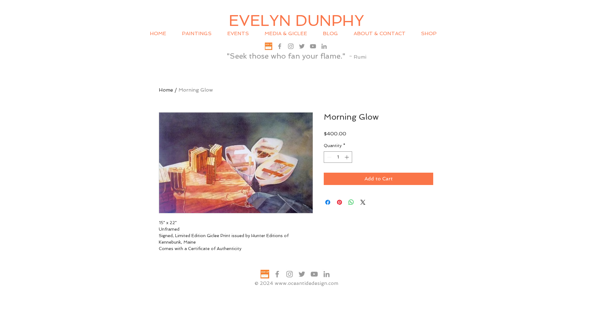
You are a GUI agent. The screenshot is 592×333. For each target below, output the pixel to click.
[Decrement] (328, 157)
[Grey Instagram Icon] (290, 46)
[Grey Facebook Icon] (279, 46)
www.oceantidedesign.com (306, 283)
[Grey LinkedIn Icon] (324, 46)
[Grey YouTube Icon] (313, 46)
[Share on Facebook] (327, 202)
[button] (241, 33)
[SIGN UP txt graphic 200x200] (268, 46)
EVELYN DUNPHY (296, 20)
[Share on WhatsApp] (351, 202)
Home (166, 90)
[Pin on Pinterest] (339, 202)
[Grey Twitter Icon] (302, 46)
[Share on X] (363, 202)
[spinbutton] (337, 157)
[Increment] (347, 157)
